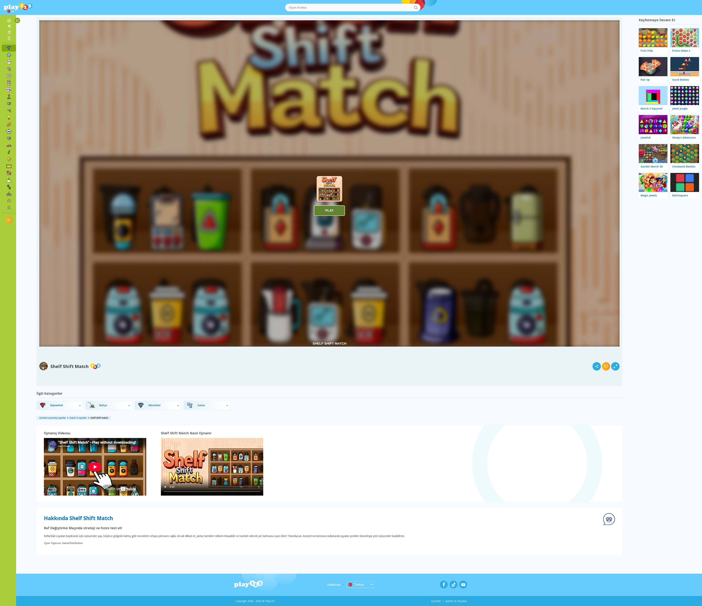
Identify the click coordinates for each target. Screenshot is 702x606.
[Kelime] (9, 75)
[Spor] (9, 124)
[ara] (416, 7)
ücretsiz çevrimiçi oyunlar (52, 417)
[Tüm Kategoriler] (9, 38)
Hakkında (334, 585)
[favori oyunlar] (9, 220)
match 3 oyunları (78, 417)
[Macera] (9, 159)
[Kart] (9, 82)
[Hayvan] (9, 187)
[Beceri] (9, 152)
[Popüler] (9, 32)
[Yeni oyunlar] (9, 26)
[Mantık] (9, 117)
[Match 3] (9, 48)
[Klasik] (9, 138)
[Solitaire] (9, 89)
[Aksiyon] (9, 110)
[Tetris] (9, 173)
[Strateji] (9, 166)
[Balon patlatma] (9, 68)
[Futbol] (9, 131)
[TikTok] (453, 584)
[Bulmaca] (9, 55)
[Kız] (9, 200)
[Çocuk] (9, 207)
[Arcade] (9, 96)
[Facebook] (444, 584)
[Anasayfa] (9, 20)
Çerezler (436, 601)
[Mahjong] (9, 61)
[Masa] (9, 103)
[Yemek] (9, 180)
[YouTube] (463, 584)
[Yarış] (9, 145)
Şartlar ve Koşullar (456, 601)
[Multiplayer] (9, 193)
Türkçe (359, 584)
